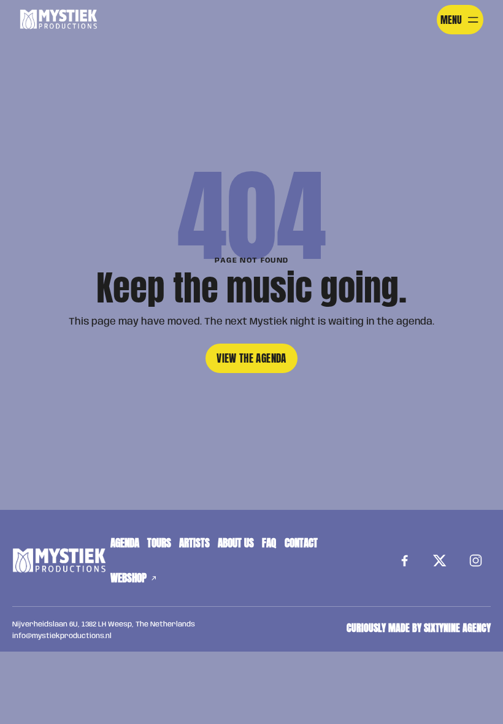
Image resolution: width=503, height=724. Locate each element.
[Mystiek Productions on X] (439, 560)
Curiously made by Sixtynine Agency (419, 627)
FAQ (269, 543)
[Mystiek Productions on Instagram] (475, 560)
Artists (194, 543)
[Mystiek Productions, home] (58, 20)
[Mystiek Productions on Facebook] (404, 560)
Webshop (128, 578)
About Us (236, 543)
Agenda (124, 543)
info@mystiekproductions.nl (62, 636)
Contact (301, 543)
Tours (159, 543)
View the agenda (251, 358)
